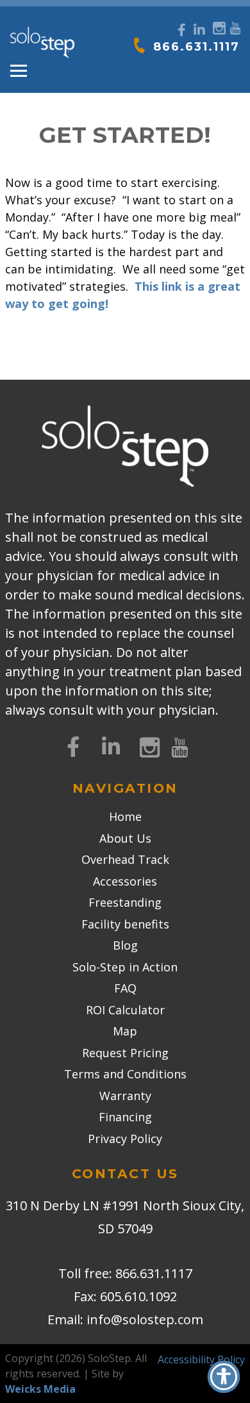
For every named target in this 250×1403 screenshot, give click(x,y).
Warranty (125, 1095)
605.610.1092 (138, 1296)
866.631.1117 (196, 47)
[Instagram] (217, 26)
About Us (125, 838)
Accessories (125, 881)
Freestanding (125, 902)
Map (125, 1031)
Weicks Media (40, 1389)
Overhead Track (125, 859)
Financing (125, 1116)
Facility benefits (125, 924)
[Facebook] (182, 30)
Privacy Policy (125, 1138)
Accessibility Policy (201, 1359)
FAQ (125, 988)
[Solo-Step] (42, 43)
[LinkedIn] (199, 30)
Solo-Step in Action (125, 967)
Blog (125, 945)
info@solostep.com (145, 1319)
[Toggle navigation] (18, 71)
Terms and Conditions (125, 1074)
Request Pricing (125, 1052)
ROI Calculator (125, 1010)
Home (125, 816)
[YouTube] (235, 26)
